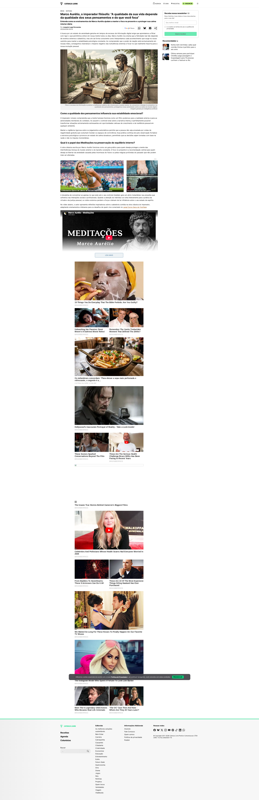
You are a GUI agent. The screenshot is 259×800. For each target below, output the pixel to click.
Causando (99, 743)
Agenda (158, 3)
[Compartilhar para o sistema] (155, 28)
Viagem (98, 790)
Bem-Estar (99, 734)
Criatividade (100, 748)
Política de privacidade (133, 737)
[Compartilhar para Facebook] (150, 28)
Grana (97, 770)
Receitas (176, 3)
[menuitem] (75, 734)
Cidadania (99, 745)
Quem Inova (100, 784)
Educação (99, 754)
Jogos (97, 773)
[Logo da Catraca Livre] (69, 3)
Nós (96, 776)
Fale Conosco (129, 732)
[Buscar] (87, 751)
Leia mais (109, 255)
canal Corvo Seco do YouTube (134, 207)
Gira (167, 3)
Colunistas (65, 740)
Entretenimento (101, 757)
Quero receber (180, 34)
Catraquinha (100, 740)
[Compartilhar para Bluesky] (145, 28)
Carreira (98, 737)
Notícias (69, 11)
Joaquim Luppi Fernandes (72, 27)
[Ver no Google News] (129, 28)
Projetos (98, 782)
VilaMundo (99, 793)
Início (62, 11)
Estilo (97, 759)
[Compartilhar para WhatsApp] (139, 28)
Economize (99, 751)
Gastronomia (100, 765)
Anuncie (189, 4)
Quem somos (129, 734)
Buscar (63, 748)
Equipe (127, 740)
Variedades (99, 787)
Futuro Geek (100, 762)
